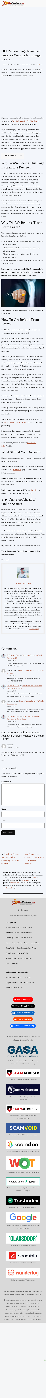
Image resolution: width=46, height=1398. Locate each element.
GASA (34, 877)
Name (3, 809)
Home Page (34, 490)
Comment (6, 782)
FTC (25, 422)
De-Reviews (23, 910)
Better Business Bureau (12, 422)
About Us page (34, 629)
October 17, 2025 (13, 748)
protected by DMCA (34, 1294)
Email (3, 820)
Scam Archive (39, 64)
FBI (22, 422)
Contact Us (17, 470)
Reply (3, 760)
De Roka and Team (13, 655)
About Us (9, 888)
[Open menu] (43, 3)
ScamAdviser (25, 880)
